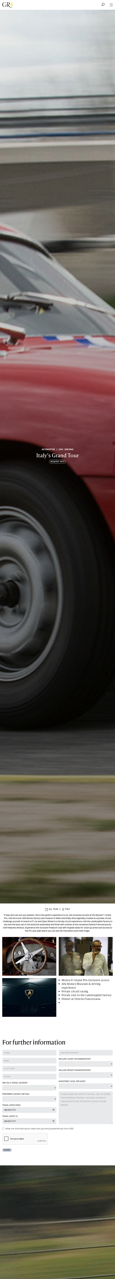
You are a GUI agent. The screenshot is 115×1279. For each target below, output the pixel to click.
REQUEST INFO (57, 461)
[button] (111, 5)
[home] (7, 5)
